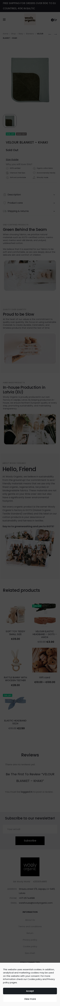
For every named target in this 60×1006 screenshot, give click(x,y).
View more (30, 998)
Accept (30, 991)
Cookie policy (34, 979)
